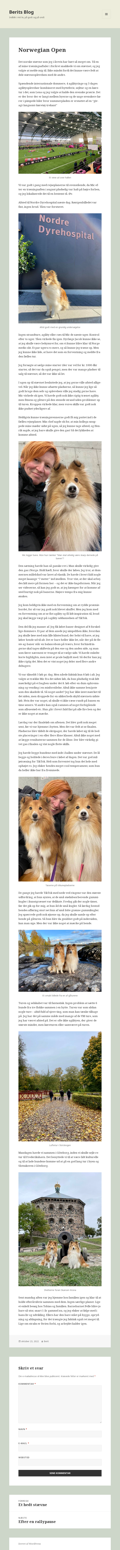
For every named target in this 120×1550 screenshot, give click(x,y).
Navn (22, 1429)
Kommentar (27, 1383)
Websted (24, 1457)
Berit (46, 1341)
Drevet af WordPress (29, 1543)
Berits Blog (21, 12)
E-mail (23, 1443)
